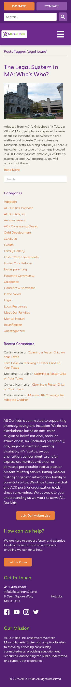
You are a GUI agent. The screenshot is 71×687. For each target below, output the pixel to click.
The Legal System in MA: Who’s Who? (31, 70)
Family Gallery (14, 251)
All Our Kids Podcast (18, 208)
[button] (63, 16)
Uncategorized (14, 331)
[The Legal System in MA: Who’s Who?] (33, 101)
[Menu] (60, 34)
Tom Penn (11, 363)
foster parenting (15, 269)
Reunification (13, 325)
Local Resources (15, 306)
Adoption (10, 202)
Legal (8, 300)
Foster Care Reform (18, 263)
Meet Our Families (17, 312)
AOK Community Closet (20, 226)
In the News (12, 294)
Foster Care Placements (21, 257)
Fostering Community (19, 276)
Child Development (17, 232)
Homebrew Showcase (20, 288)
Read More (12, 170)
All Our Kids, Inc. (15, 214)
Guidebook (11, 282)
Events (9, 245)
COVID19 (10, 239)
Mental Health (14, 319)
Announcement (15, 220)
